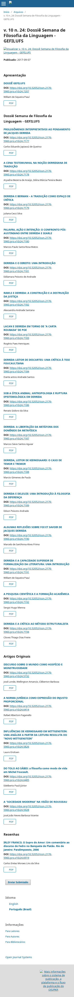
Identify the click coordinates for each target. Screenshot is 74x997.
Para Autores (12, 936)
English (13, 904)
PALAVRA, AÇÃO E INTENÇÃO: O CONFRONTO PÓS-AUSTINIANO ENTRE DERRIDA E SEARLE (35, 231)
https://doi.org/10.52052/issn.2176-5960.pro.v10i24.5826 (28, 744)
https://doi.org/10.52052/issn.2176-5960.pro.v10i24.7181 (28, 269)
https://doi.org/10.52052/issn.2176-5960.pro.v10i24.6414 (28, 707)
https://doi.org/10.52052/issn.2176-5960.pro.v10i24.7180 (28, 239)
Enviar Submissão (18, 882)
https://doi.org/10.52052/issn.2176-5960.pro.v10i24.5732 (28, 674)
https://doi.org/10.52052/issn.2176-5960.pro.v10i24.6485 (28, 778)
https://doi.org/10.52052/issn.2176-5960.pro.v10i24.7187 (28, 436)
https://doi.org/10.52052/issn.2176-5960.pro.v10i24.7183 (28, 336)
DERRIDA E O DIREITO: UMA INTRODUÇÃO (30, 263)
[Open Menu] (3, 3)
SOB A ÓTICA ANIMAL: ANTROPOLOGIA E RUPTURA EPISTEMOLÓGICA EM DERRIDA (35, 394)
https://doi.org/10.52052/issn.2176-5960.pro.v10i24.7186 (28, 403)
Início (6, 12)
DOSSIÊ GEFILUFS (14, 83)
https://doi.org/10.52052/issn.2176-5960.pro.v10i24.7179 (28, 206)
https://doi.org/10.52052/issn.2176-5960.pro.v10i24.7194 (28, 630)
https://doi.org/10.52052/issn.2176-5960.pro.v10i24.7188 (28, 470)
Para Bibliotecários (15, 942)
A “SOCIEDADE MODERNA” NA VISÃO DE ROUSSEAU (35, 801)
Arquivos (18, 12)
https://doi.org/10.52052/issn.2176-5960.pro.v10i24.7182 (28, 302)
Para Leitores (12, 931)
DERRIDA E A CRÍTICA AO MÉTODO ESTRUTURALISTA (36, 623)
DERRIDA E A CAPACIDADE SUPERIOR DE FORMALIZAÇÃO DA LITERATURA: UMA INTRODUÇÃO (36, 562)
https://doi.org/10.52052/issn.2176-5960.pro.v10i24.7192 (28, 600)
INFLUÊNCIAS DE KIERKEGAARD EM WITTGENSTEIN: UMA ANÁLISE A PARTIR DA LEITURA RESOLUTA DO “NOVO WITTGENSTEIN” (35, 735)
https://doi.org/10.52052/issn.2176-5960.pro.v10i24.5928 (28, 808)
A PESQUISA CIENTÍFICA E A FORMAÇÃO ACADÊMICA (36, 594)
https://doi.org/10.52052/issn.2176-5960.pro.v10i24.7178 (28, 172)
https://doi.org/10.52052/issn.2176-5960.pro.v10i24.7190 (28, 537)
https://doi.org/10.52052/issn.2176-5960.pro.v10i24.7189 (28, 503)
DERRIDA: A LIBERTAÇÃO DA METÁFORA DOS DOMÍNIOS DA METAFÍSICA (31, 428)
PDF (10, 103)
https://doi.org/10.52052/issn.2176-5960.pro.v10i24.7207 (28, 89)
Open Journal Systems (18, 957)
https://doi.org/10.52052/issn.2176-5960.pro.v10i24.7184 (28, 369)
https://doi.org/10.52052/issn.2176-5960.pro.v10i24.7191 (28, 570)
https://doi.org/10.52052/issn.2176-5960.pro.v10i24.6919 (28, 855)
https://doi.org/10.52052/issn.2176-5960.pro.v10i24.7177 (28, 139)
